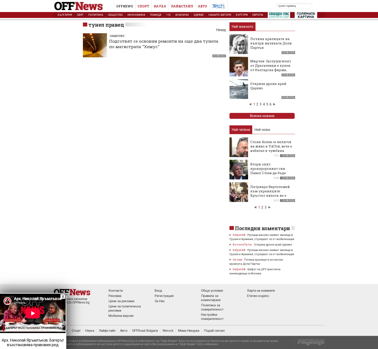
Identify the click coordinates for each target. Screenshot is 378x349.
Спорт (143, 6)
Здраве (198, 14)
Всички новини (262, 116)
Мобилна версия (120, 316)
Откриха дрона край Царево (273, 244)
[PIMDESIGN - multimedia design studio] (309, 343)
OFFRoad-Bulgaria (145, 331)
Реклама (114, 296)
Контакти (115, 291)
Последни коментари (262, 228)
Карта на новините (261, 291)
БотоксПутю (242, 244)
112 (168, 14)
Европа (257, 14)
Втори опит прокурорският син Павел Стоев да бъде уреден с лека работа (268, 170)
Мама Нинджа (188, 331)
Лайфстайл (182, 6)
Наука (160, 6)
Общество (115, 14)
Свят (80, 14)
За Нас (160, 301)
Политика (95, 14)
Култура (242, 14)
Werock (168, 331)
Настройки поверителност (212, 317)
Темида (155, 14)
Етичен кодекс (258, 296)
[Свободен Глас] (279, 16)
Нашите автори (219, 14)
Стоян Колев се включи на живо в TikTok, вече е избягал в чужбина (271, 146)
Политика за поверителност (212, 307)
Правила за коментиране (211, 298)
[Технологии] (218, 7)
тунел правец (106, 24)
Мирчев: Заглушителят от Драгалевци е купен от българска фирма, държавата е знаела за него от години (270, 70)
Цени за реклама (121, 301)
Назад (221, 30)
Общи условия (212, 291)
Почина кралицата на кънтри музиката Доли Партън (271, 43)
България (65, 14)
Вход (158, 291)
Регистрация (164, 296)
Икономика (136, 14)
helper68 (239, 235)
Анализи (182, 14)
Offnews (124, 6)
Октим (237, 259)
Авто (202, 6)
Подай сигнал (214, 331)
